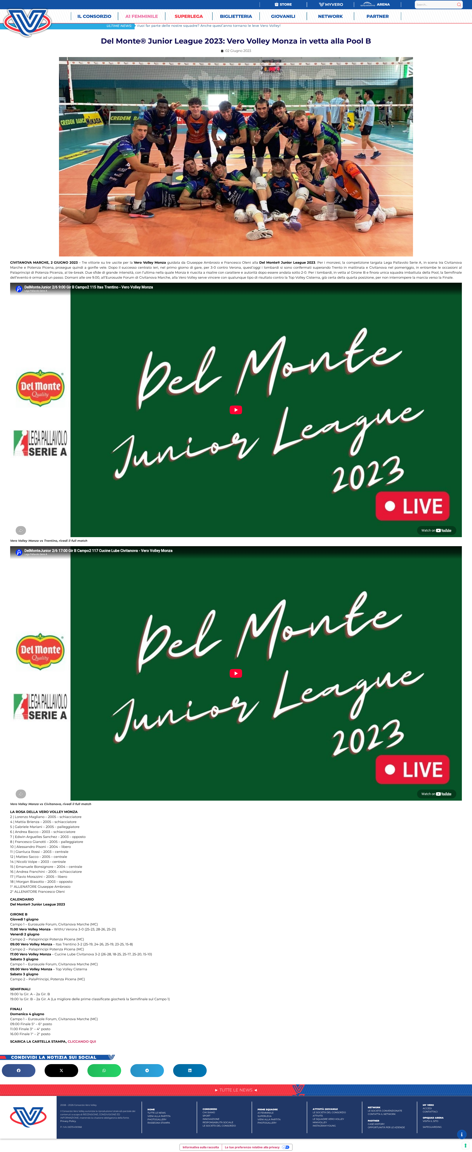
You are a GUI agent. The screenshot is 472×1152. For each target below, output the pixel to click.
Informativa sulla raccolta (201, 1147)
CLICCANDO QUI (82, 1042)
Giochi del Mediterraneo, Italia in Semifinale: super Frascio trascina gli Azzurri (204, 25)
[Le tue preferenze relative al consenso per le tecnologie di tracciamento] (465, 1145)
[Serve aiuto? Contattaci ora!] (461, 1134)
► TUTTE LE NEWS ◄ (236, 1090)
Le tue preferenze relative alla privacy (252, 1147)
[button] (18, 1070)
